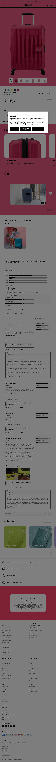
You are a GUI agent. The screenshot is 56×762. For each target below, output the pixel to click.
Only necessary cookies (25, 129)
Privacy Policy (25, 124)
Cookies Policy (35, 124)
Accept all (14, 129)
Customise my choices (37, 129)
